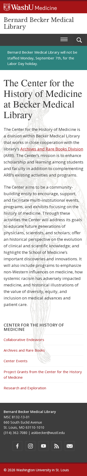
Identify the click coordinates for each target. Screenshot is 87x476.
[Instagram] (30, 446)
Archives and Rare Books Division (51, 149)
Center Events (16, 360)
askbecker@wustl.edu (48, 432)
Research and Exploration (25, 387)
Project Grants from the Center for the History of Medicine (43, 374)
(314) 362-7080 (15, 432)
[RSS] (56, 446)
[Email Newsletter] (69, 446)
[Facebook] (17, 446)
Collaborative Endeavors (24, 339)
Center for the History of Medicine (34, 327)
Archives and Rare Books (24, 350)
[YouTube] (43, 446)
